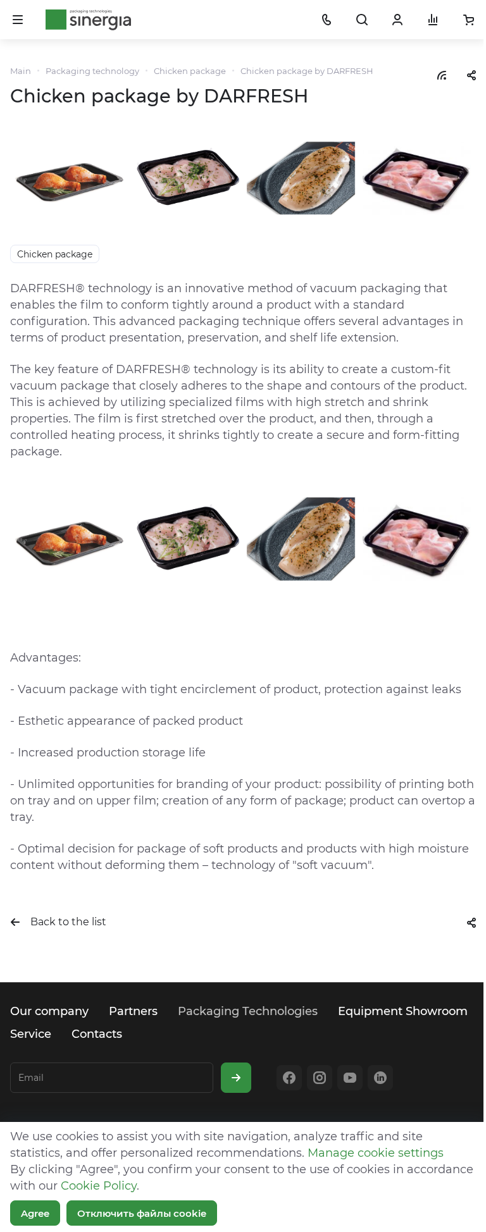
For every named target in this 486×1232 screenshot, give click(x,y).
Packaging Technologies (248, 1011)
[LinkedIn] (380, 1077)
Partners (133, 1011)
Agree (35, 1213)
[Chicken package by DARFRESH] (243, 178)
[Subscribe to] (236, 1078)
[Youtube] (350, 1077)
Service (30, 1034)
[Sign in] (397, 19)
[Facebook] (289, 1077)
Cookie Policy (99, 1186)
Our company (49, 1011)
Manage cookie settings (376, 1153)
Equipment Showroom (403, 1011)
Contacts (97, 1034)
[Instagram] (319, 1077)
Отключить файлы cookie (141, 1213)
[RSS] (441, 75)
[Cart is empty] (468, 19)
